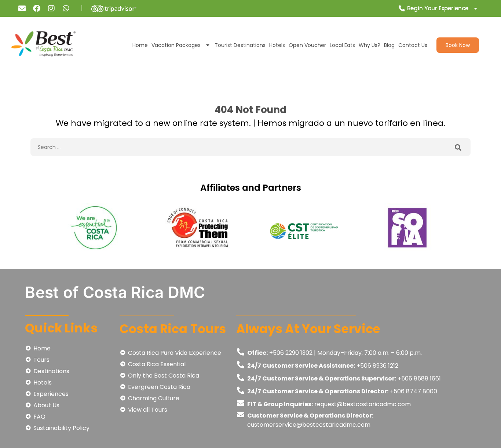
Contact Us (412, 45)
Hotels (277, 45)
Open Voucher (307, 45)
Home (140, 45)
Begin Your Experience (437, 8)
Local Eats (342, 45)
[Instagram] (51, 8)
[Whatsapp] (66, 8)
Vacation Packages (176, 45)
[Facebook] (36, 8)
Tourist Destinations (240, 45)
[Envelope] (22, 8)
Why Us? (369, 45)
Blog (389, 45)
